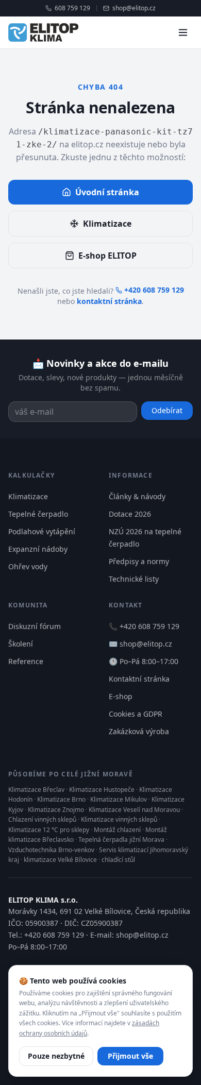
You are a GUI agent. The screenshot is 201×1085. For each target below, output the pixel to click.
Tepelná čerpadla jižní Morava (121, 839)
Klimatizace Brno (61, 799)
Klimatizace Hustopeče (102, 789)
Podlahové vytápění (41, 531)
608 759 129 (72, 8)
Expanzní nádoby (38, 549)
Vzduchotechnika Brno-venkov (51, 849)
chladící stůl (118, 859)
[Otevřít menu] (183, 32)
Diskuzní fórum (34, 626)
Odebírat (167, 410)
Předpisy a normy (139, 561)
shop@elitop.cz (134, 8)
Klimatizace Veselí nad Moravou (134, 809)
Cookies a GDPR (135, 714)
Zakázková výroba (139, 731)
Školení (20, 644)
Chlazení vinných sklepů (42, 819)
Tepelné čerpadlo (38, 514)
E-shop (120, 696)
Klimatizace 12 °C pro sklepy (48, 829)
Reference (25, 661)
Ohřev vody (27, 566)
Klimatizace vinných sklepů (119, 819)
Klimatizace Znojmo (56, 809)
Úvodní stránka (107, 192)
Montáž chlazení (117, 829)
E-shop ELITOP (107, 255)
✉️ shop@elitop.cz (140, 644)
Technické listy (134, 579)
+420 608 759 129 (154, 290)
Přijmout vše (130, 1056)
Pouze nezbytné (56, 1056)
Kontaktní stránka (139, 679)
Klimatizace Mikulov (118, 799)
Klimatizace (107, 223)
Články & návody (137, 496)
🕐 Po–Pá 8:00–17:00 (143, 661)
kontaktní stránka (109, 301)
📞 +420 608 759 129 (144, 626)
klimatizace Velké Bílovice (60, 859)
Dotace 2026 (130, 514)
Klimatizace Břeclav (36, 789)
